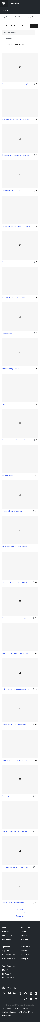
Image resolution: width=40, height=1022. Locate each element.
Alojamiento (7, 935)
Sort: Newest (20, 44)
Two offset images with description (15, 725)
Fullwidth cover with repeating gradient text (15, 618)
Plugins (24, 935)
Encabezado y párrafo (10, 369)
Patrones (25, 939)
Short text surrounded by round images (15, 760)
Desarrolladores (8, 955)
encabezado (7, 333)
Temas (24, 931)
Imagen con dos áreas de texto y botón (16, 84)
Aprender (6, 947)
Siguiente (20, 916)
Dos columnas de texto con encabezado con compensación (16, 297)
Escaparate (25, 927)
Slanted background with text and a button (15, 831)
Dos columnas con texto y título (14, 440)
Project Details (7, 475)
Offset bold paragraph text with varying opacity (15, 653)
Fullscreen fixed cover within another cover (15, 547)
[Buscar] (32, 32)
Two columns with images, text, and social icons (16, 867)
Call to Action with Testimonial (13, 903)
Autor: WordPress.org (21, 17)
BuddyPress (8, 978)
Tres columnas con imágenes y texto (16, 226)
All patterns (6, 17)
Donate (25, 955)
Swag (24, 959)
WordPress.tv (8, 959)
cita (3, 404)
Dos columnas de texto (11, 262)
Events (24, 951)
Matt (5, 970)
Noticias (5, 931)
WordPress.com (9, 966)
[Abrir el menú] (36, 3)
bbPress (6, 974)
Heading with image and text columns (15, 796)
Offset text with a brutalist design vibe (15, 689)
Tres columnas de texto (11, 191)
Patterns (5, 10)
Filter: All (7, 44)
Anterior (20, 909)
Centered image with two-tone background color (15, 582)
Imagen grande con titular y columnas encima (16, 155)
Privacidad (6, 939)
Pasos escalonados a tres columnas (15, 119)
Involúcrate (25, 947)
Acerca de (6, 927)
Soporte (5, 951)
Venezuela (11, 988)
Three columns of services (12, 511)
